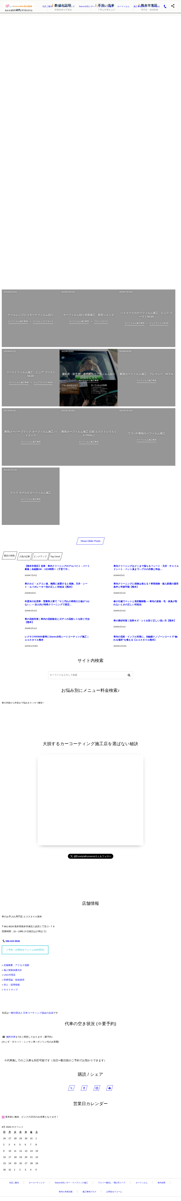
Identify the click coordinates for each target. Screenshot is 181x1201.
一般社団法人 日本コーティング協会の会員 (31, 1012)
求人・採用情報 (12, 984)
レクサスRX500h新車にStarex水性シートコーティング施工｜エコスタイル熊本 (57, 638)
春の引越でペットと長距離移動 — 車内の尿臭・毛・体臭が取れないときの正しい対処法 (145, 603)
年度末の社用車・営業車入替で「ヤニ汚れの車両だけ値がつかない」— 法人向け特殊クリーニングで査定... (57, 603)
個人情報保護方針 (13, 970)
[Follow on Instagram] (97, 1088)
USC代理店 (9, 975)
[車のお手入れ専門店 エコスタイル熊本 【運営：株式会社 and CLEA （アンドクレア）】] (19, 6)
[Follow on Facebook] (84, 1088)
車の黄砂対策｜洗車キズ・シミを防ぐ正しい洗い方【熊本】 (144, 620)
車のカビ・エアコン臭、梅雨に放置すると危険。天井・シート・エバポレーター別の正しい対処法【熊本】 (56, 585)
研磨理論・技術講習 (14, 979)
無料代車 (10, 1037)
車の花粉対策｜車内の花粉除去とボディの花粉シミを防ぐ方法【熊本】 (57, 620)
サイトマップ (11, 989)
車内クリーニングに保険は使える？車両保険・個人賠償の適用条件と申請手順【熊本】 (145, 585)
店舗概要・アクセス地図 (16, 965)
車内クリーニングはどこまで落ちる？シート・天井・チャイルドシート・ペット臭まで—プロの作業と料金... (146, 567)
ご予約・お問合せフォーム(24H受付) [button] (25, 949)
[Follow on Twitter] (71, 1088)
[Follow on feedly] (109, 1088)
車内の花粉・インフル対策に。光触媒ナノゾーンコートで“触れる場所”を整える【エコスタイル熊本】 (145, 638)
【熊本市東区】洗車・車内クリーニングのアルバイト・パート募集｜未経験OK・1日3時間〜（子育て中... (57, 567)
